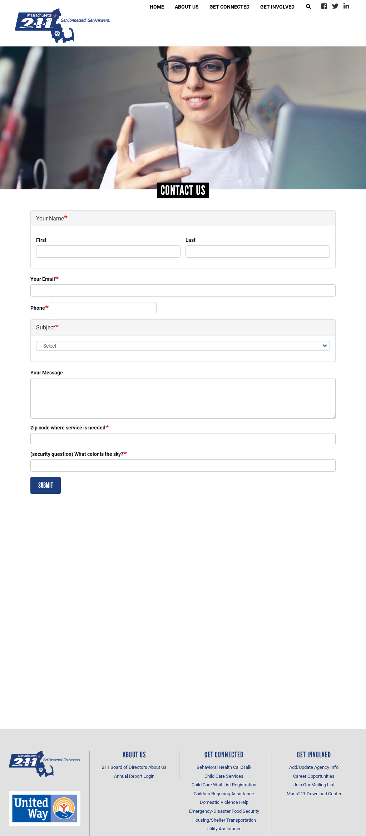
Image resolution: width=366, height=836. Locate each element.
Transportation (241, 820)
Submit (45, 485)
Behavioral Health (214, 767)
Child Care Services (223, 776)
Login (148, 776)
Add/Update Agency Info (313, 767)
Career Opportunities (314, 776)
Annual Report (128, 776)
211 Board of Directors (124, 767)
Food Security (245, 811)
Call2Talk (242, 767)
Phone (37, 307)
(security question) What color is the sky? (76, 454)
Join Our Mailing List (314, 784)
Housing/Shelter (208, 820)
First (41, 240)
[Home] (62, 25)
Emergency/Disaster (210, 811)
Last (191, 240)
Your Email (42, 278)
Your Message (46, 372)
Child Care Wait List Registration (224, 784)
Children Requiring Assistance (224, 793)
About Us (157, 767)
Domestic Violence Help (224, 802)
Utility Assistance (224, 828)
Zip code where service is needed (67, 427)
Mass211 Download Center (314, 793)
